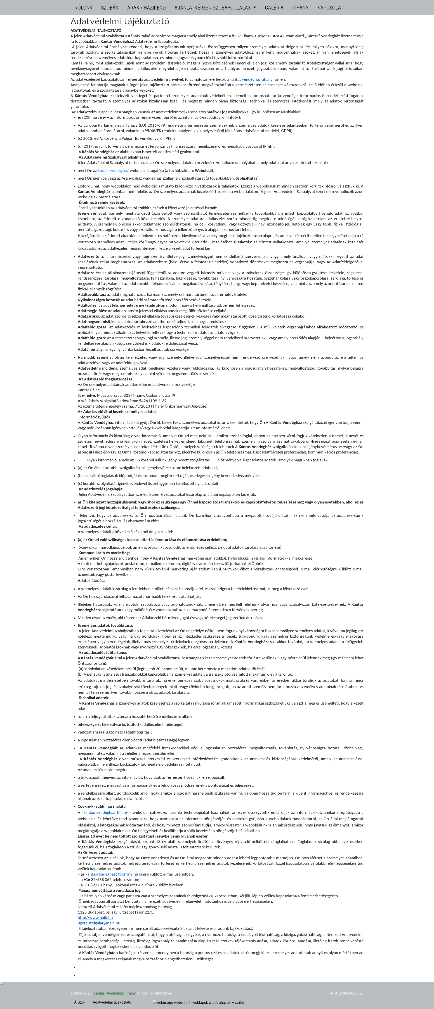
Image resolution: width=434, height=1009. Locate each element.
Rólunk (83, 8)
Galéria (274, 8)
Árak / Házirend (146, 8)
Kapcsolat (330, 8)
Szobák (110, 8)
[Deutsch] (360, 3)
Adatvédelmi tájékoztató (112, 1002)
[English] (355, 3)
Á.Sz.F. (79, 1002)
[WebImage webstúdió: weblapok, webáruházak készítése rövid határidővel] (198, 1002)
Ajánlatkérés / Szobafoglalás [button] (213, 8)
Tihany (300, 8)
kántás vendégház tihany (252, 80)
